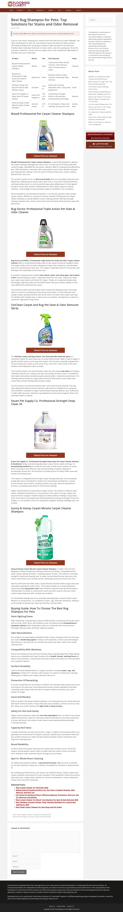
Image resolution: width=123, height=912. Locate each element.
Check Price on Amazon (45, 156)
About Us (52, 906)
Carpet (50, 10)
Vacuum (78, 10)
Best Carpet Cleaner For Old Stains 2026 (32, 788)
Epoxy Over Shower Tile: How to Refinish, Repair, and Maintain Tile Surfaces (99, 99)
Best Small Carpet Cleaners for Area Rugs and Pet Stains (39, 807)
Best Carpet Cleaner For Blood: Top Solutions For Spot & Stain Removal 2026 (47, 800)
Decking (68, 10)
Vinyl (29, 10)
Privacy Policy (61, 906)
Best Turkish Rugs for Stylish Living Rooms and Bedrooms (32, 814)
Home (11, 10)
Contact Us (70, 906)
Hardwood (39, 10)
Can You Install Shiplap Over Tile (100, 104)
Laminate (19, 10)
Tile (59, 10)
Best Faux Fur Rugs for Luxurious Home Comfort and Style (32, 817)
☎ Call (100, 145)
